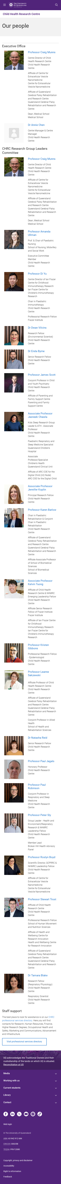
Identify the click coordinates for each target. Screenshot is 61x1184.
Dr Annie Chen (36, 125)
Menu (4, 5)
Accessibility (8, 1166)
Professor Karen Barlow (42, 509)
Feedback (7, 1177)
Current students (11, 1087)
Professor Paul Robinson (37, 786)
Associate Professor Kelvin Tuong (40, 582)
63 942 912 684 (15, 1138)
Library (7, 1095)
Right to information (12, 1171)
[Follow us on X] (19, 1114)
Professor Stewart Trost (42, 899)
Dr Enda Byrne (36, 351)
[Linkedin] (12, 1114)
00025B (14, 1144)
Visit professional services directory (24, 1041)
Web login (7, 1124)
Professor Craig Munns (41, 52)
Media (6, 1073)
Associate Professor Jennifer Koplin (40, 488)
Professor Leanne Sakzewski (38, 673)
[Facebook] (5, 1114)
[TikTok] (39, 1114)
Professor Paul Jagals (41, 761)
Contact (7, 1102)
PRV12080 (15, 1149)
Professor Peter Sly (39, 815)
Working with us (11, 1080)
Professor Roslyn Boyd (41, 857)
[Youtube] (26, 1114)
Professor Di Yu (37, 273)
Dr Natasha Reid (37, 737)
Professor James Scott (41, 374)
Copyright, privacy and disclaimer (17, 1160)
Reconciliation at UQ (13, 1064)
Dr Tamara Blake (38, 975)
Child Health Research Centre (21, 14)
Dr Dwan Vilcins (37, 327)
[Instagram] (33, 1114)
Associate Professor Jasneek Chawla (40, 415)
